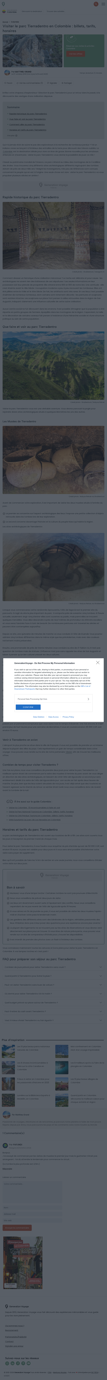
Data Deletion (38, 717)
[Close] (98, 663)
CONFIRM (28, 707)
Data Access (53, 717)
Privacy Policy (68, 717)
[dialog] (53, 690)
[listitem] (53, 699)
